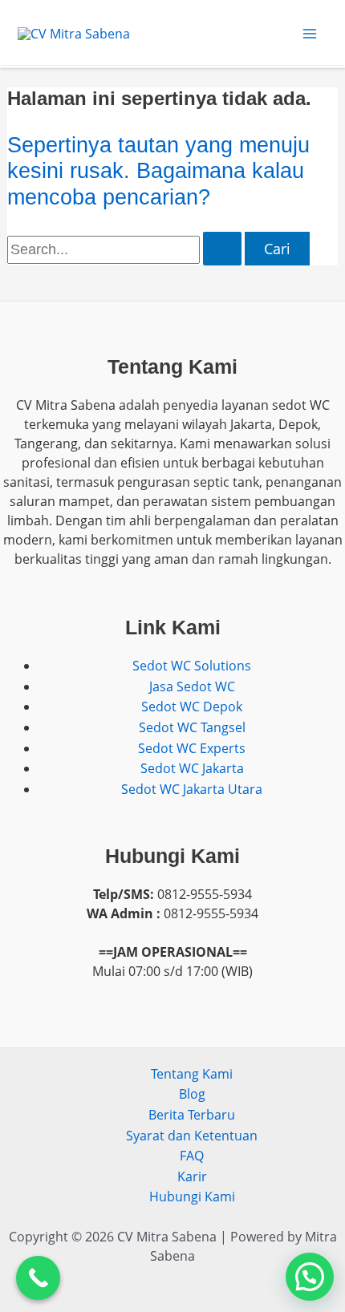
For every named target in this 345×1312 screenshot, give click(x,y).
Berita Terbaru (191, 1115)
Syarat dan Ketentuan (192, 1135)
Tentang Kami (192, 1074)
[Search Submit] (222, 248)
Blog (192, 1094)
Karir (192, 1176)
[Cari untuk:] (126, 249)
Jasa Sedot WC (192, 686)
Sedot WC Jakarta (192, 768)
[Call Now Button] (38, 1278)
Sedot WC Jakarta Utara (191, 789)
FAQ (192, 1155)
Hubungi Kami (192, 1196)
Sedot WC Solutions (191, 665)
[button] (310, 1277)
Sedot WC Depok (191, 706)
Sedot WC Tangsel (192, 727)
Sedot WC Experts (192, 748)
